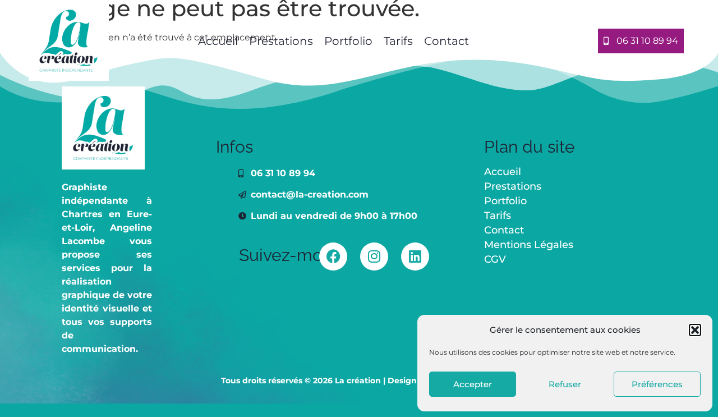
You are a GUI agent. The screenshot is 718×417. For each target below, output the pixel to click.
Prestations (281, 41)
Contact (446, 41)
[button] (695, 330)
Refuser (565, 384)
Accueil (216, 41)
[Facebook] (333, 256)
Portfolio (348, 41)
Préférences (657, 384)
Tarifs (398, 41)
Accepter (472, 384)
